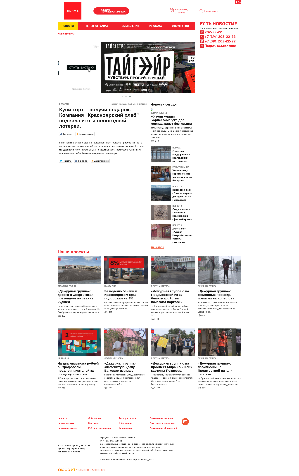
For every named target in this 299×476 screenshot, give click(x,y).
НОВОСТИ (68, 25)
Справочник (125, 428)
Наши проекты (66, 33)
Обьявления (125, 423)
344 (157, 319)
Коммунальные (159, 113)
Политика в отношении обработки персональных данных (127, 459)
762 (110, 387)
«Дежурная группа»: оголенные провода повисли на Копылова (216, 294)
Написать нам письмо (69, 451)
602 (63, 388)
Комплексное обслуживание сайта (91, 469)
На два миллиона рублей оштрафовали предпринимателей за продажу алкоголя (78, 369)
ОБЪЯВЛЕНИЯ (130, 25)
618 (203, 315)
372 (63, 316)
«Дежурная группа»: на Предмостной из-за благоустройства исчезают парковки (170, 296)
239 (156, 141)
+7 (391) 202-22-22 (220, 36)
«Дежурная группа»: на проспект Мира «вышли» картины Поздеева (171, 367)
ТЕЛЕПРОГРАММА (96, 25)
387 (110, 312)
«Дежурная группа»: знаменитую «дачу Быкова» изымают (121, 367)
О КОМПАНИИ (180, 25)
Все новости (157, 246)
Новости (62, 418)
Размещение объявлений (163, 428)
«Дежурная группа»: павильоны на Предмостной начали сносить (215, 369)
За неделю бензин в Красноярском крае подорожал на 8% (120, 294)
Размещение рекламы (161, 418)
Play (97, 11)
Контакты (93, 423)
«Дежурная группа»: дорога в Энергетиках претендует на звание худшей (75, 296)
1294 (157, 387)
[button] (122, 96)
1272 (204, 388)
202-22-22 (213, 32)
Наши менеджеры (67, 428)
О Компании (95, 418)
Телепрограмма (127, 418)
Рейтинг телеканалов (100, 428)
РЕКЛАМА (155, 25)
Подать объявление (220, 45)
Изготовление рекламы (162, 423)
